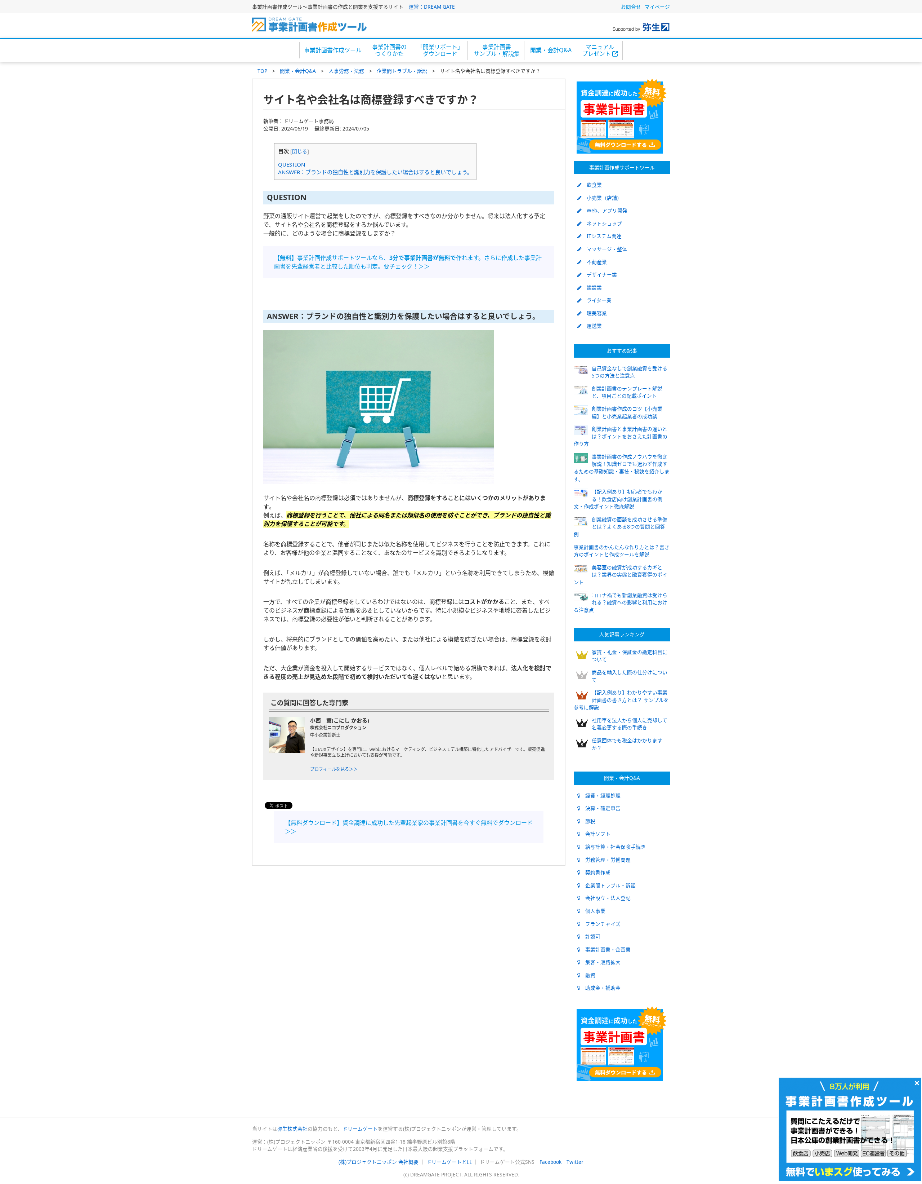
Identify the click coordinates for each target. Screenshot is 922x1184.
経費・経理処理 (600, 795)
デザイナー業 (599, 274)
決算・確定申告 (600, 808)
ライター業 (597, 300)
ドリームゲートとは (449, 1161)
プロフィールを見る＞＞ (334, 769)
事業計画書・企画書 (605, 949)
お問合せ (631, 6)
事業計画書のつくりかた (389, 50)
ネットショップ (602, 223)
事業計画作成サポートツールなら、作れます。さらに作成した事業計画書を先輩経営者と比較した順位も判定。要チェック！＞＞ (408, 262)
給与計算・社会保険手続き (613, 846)
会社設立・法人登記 (605, 897)
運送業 (592, 325)
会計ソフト (595, 833)
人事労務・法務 (346, 70)
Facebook (550, 1161)
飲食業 (592, 184)
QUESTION (291, 164)
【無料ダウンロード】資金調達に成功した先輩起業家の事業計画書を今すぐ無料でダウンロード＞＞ (409, 827)
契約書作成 (595, 872)
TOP (262, 70)
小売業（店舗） (602, 197)
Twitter (575, 1161)
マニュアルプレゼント (598, 50)
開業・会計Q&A (551, 50)
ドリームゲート (360, 1128)
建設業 (592, 287)
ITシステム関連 (602, 236)
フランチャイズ (600, 923)
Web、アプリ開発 (604, 210)
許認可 (590, 936)
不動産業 (594, 262)
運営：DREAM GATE (432, 6)
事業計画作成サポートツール (622, 167)
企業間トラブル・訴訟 (402, 70)
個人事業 (592, 910)
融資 (587, 975)
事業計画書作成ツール (333, 50)
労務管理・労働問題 (605, 859)
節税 (587, 821)
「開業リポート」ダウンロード (440, 50)
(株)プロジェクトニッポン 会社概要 (379, 1161)
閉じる (299, 151)
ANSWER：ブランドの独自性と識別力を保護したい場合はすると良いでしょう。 (375, 172)
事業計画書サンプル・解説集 (497, 50)
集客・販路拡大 (600, 962)
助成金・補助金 (600, 987)
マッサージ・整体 (604, 249)
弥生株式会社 (292, 1128)
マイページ (657, 6)
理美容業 (594, 313)
